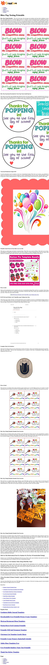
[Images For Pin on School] (24, 368)
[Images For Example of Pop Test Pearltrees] (24, 324)
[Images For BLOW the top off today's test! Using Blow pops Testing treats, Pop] (24, 294)
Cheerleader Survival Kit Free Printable (11, 602)
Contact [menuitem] (4, 7)
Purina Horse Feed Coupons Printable (13, 625)
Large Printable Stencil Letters (9, 600)
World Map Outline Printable (9, 596)
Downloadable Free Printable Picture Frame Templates (19, 617)
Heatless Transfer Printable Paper (9, 587)
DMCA (4, 661)
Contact (4, 658)
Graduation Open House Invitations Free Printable (13, 589)
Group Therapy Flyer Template (9, 598)
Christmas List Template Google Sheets (13, 634)
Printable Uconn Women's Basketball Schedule (16, 639)
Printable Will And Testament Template (14, 630)
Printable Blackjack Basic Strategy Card (11, 607)
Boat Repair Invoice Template (9, 604)
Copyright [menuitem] (5, 8)
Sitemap (4, 663)
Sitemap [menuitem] (4, 12)
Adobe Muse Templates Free (10, 643)
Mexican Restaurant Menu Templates (13, 621)
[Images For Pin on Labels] (24, 270)
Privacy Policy (6, 662)
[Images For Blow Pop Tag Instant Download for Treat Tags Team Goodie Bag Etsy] (24, 59)
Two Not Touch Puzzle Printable (9, 593)
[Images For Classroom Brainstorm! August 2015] (24, 135)
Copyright (5, 659)
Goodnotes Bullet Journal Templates (12, 612)
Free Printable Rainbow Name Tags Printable (15, 647)
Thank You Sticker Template (10, 652)
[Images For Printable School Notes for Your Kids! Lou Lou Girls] (24, 212)
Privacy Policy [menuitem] (6, 10)
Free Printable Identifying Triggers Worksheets (12, 591)
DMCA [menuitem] (4, 9)
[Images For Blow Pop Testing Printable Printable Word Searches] (24, 410)
